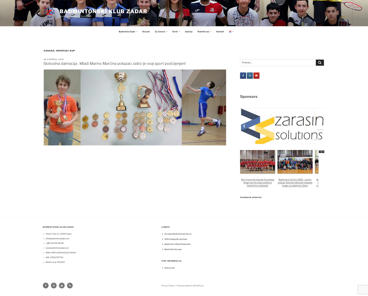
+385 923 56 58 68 (55, 228)
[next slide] (320, 118)
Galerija (188, 31)
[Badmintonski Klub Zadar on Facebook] (243, 75)
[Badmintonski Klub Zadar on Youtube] (256, 75)
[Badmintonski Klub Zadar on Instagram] (250, 75)
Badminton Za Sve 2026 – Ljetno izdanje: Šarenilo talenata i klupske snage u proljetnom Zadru (295, 167)
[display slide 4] (319, 124)
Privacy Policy (167, 270)
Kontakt (220, 31)
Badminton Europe (173, 234)
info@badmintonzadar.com (57, 223)
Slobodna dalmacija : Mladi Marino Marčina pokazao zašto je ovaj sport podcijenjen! (114, 63)
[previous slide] (244, 118)
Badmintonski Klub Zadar (103, 11)
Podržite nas (203, 31)
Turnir (175, 31)
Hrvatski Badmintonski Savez (178, 218)
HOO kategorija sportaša (175, 224)
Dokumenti (169, 252)
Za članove (160, 31)
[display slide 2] (315, 124)
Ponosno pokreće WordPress (190, 270)
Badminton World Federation (177, 229)
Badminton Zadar (127, 31)
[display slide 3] (317, 124)
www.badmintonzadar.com (57, 232)
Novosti (146, 31)
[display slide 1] (313, 124)
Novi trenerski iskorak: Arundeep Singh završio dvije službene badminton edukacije (257, 167)
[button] (323, 136)
